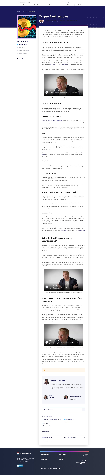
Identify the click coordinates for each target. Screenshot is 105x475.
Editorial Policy (85, 455)
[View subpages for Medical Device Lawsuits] (62, 441)
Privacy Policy (81, 456)
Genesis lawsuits (64, 230)
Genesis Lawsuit (46, 425)
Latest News (23, 4)
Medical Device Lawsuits (47, 441)
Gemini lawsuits (81, 230)
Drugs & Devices (37, 4)
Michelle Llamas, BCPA (52, 20)
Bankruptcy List (21, 47)
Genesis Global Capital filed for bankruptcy (52, 120)
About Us (86, 454)
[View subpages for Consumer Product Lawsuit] (62, 434)
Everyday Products (52, 4)
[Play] (46, 92)
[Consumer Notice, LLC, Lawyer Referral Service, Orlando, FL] (20, 465)
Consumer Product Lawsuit (47, 434)
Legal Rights (67, 4)
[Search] (87, 2)
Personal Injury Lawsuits (69, 434)
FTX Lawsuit (46, 423)
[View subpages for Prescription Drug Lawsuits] (84, 437)
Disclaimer (86, 456)
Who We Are (80, 4)
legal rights (48, 310)
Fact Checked (58, 21)
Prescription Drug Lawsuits (70, 437)
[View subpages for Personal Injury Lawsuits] (84, 434)
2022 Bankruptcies (22, 44)
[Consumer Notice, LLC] (23, 2)
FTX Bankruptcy (69, 422)
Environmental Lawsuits (47, 437)
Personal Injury (62, 456)
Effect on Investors (22, 53)
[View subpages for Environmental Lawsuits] (62, 437)
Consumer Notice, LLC (24, 453)
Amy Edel (51, 397)
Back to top (20, 58)
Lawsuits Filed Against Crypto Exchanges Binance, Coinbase (52, 420)
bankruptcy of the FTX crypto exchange (59, 64)
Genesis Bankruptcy (70, 419)
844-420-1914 (64, 2)
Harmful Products (45, 454)
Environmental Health (45, 456)
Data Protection (44, 459)
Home (18, 11)
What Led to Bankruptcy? (23, 50)
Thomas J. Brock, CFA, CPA (71, 20)
